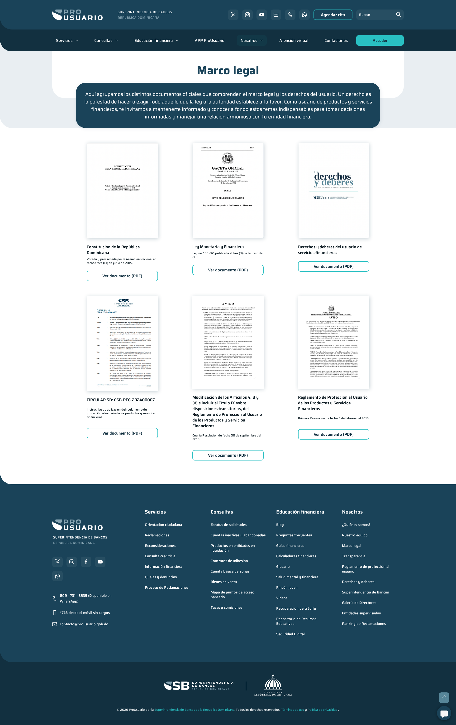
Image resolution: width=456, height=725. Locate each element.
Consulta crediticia (160, 556)
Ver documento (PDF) (122, 276)
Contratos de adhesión (229, 561)
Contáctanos (336, 40)
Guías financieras (290, 546)
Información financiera (163, 566)
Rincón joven (287, 587)
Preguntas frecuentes (294, 535)
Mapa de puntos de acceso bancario (233, 594)
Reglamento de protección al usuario (366, 569)
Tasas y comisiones (226, 607)
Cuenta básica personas (230, 571)
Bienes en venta (224, 582)
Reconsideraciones (160, 546)
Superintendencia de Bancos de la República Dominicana (194, 709)
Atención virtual (293, 40)
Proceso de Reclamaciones (166, 587)
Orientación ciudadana (163, 525)
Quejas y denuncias (161, 577)
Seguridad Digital (290, 634)
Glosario (283, 566)
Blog (280, 525)
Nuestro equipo (355, 535)
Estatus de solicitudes (229, 525)
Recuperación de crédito (296, 608)
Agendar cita (333, 15)
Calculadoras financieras (296, 556)
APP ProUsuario (209, 40)
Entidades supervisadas (361, 613)
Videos (281, 598)
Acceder (379, 41)
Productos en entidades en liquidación (233, 548)
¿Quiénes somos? (356, 525)
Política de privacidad (322, 709)
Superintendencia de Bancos (365, 592)
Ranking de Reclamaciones (364, 624)
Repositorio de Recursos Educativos (296, 621)
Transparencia (353, 556)
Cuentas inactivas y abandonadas (238, 535)
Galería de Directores (359, 603)
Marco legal (351, 546)
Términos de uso (292, 709)
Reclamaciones (157, 535)
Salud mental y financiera (297, 577)
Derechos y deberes (358, 582)
